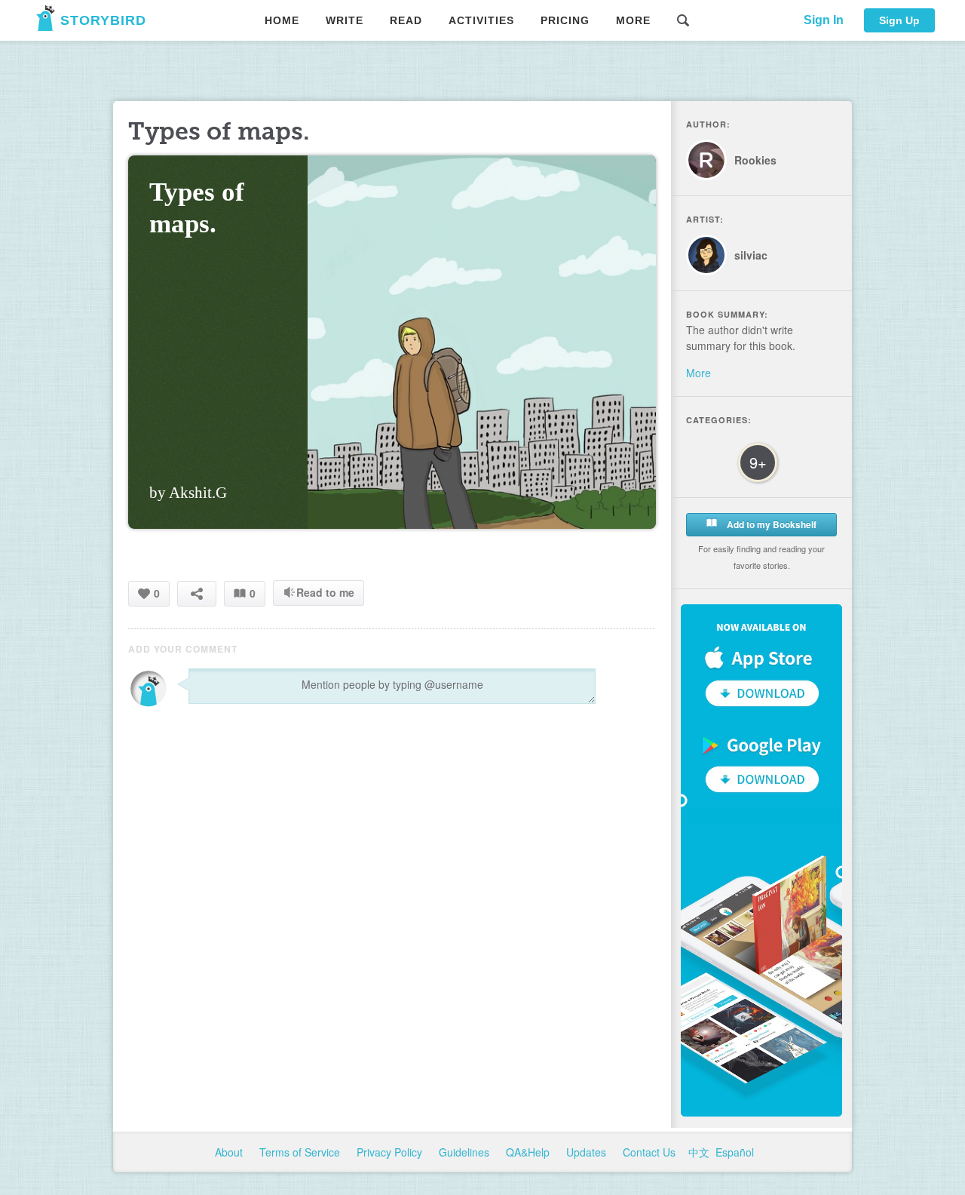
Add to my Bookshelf (770, 524)
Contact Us (651, 1152)
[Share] (196, 593)
